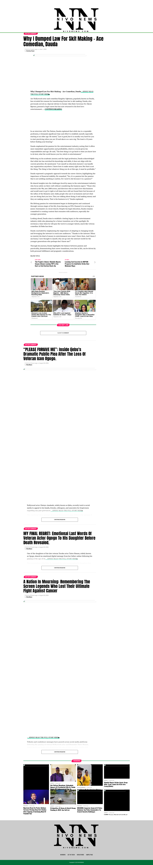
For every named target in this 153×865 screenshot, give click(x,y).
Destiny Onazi (30, 51)
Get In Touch (71, 855)
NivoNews (29, 365)
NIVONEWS (63, 855)
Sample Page (89, 855)
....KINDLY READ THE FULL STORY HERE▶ (43, 737)
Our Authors (80, 855)
